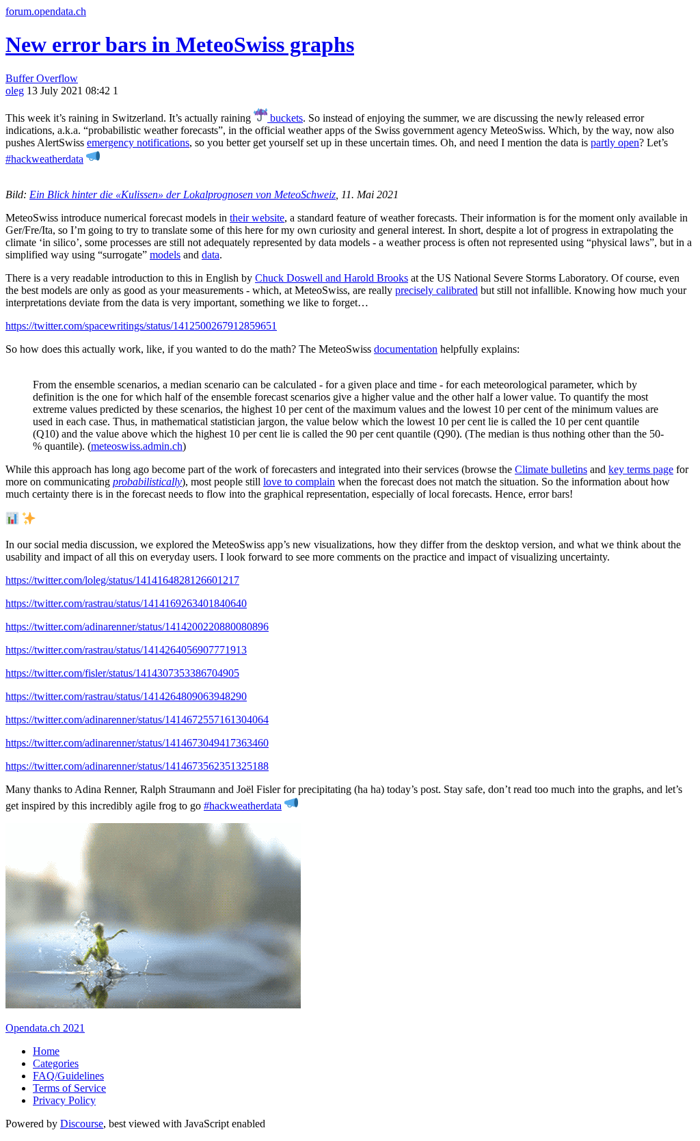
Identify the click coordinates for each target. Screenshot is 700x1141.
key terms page (640, 469)
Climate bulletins (551, 469)
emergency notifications (138, 142)
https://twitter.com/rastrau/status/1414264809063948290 (126, 696)
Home (46, 1051)
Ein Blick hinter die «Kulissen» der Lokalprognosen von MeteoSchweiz (182, 194)
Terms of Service (69, 1088)
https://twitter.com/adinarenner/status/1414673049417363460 (137, 743)
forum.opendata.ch (45, 11)
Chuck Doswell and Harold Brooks (331, 278)
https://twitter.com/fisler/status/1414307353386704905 (122, 673)
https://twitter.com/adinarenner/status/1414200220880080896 (137, 626)
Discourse (81, 1123)
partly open (615, 142)
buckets (285, 118)
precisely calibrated (436, 290)
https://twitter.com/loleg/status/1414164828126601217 (122, 580)
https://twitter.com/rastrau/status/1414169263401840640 (126, 603)
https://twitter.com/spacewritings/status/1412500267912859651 (141, 326)
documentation (406, 349)
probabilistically (147, 481)
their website (257, 218)
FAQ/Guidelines (68, 1076)
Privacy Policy (64, 1100)
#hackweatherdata (44, 159)
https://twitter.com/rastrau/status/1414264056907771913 (126, 650)
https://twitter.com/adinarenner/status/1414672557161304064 (137, 719)
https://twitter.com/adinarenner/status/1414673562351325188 (137, 766)
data (210, 254)
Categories (56, 1063)
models (165, 254)
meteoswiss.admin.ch (137, 446)
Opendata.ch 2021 (45, 1028)
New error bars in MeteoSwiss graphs (179, 44)
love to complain (299, 481)
